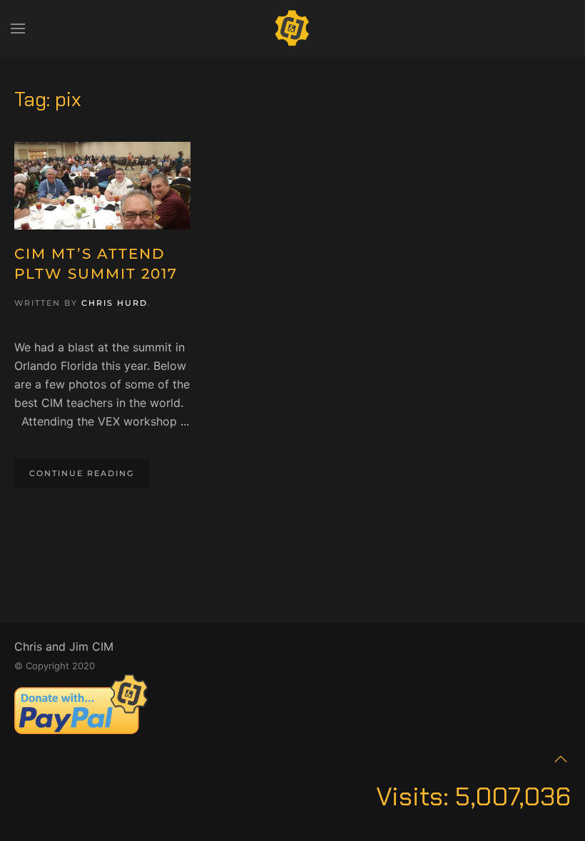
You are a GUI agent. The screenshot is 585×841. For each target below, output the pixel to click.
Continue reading (81, 473)
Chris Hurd (114, 303)
